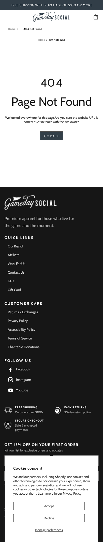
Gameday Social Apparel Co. (51, 17)
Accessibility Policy (21, 329)
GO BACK (51, 136)
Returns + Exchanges (23, 312)
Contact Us (16, 272)
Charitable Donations (24, 347)
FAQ (11, 281)
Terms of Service (20, 338)
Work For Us (16, 263)
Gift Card (14, 290)
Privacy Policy (72, 493)
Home (12, 29)
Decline (49, 518)
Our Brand (15, 246)
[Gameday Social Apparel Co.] (30, 202)
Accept (49, 506)
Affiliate (14, 255)
